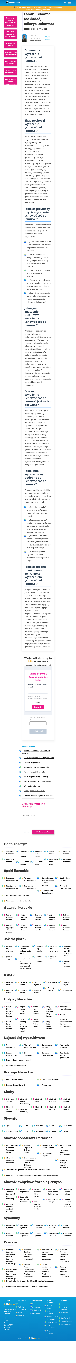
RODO (20, 1312)
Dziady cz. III (36, 1310)
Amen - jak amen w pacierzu (68, 1192)
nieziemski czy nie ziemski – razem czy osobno (68, 951)
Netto (66, 1131)
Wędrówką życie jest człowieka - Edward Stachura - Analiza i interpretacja (11, 1257)
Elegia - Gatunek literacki (23, 917)
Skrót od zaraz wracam (9, 1109)
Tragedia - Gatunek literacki (52, 928)
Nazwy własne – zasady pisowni (18, 1060)
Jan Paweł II (65, 1318)
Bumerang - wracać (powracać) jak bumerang (10, 1194)
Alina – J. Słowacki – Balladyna (10, 1160)
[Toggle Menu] (69, 2)
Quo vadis (36, 1313)
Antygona (36, 1307)
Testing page (46, 1085)
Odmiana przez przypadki (16, 1065)
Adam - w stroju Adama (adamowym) (53, 1192)
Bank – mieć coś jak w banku (10, 62)
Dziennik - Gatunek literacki (67, 917)
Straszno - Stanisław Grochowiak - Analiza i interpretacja (29, 1254)
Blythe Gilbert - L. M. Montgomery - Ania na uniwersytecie (65, 1150)
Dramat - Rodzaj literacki (15, 1085)
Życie (8, 1126)
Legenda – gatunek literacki (53, 917)
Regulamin (22, 1304)
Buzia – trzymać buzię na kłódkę (10, 71)
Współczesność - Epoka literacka (18, 901)
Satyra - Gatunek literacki (9, 917)
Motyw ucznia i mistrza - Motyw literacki (49, 1011)
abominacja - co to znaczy (24, 854)
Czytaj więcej (47, 38)
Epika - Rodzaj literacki (14, 1080)
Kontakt (21, 1316)
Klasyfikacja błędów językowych (64, 1055)
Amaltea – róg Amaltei (10, 44)
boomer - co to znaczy (38, 854)
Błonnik (54, 1131)
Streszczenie (52, 982)
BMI (52, 1126)
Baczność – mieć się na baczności (11, 53)
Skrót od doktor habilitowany (25, 1102)
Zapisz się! (38, 707)
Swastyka (39, 1126)
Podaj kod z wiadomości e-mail (37, 718)
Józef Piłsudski (66, 1324)
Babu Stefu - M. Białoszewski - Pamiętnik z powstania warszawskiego (32, 1175)
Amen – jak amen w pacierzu (34, 791)
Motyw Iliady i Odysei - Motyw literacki (9, 1011)
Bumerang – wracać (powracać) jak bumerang (10, 21)
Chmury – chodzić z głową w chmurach (38, 795)
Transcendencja (12, 1131)
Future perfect (52, 1322)
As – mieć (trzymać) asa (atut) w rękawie (10, 34)
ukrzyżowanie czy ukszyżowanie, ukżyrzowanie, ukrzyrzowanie (25, 963)
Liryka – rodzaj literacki (50, 1080)
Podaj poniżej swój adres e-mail (37, 686)
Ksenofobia (68, 1126)
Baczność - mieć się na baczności (24, 1200)
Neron (63, 1304)
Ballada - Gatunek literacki (23, 928)
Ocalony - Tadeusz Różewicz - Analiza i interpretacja (64, 1271)
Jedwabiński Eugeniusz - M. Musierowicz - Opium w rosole (28, 1170)
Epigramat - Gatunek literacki (39, 917)
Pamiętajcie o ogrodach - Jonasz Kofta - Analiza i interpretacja (47, 1254)
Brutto (25, 1126)
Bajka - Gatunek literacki (66, 928)
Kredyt (25, 1131)
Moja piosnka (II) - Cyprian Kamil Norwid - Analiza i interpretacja (30, 1281)
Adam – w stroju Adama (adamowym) (10, 82)
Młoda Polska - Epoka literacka (17, 895)
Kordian (35, 1304)
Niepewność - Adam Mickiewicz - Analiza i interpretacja (27, 1287)
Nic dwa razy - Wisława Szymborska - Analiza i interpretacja (11, 1274)
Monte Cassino (66, 1321)
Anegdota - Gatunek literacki (39, 928)
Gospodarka (41, 1131)
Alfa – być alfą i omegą (32, 786)
